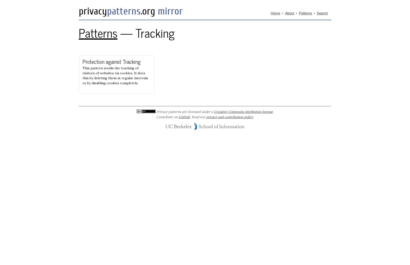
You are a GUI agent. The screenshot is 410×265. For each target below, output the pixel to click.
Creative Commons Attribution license (243, 112)
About (289, 12)
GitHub (184, 117)
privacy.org (117, 11)
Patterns (305, 12)
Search (322, 12)
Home (275, 12)
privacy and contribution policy (229, 117)
